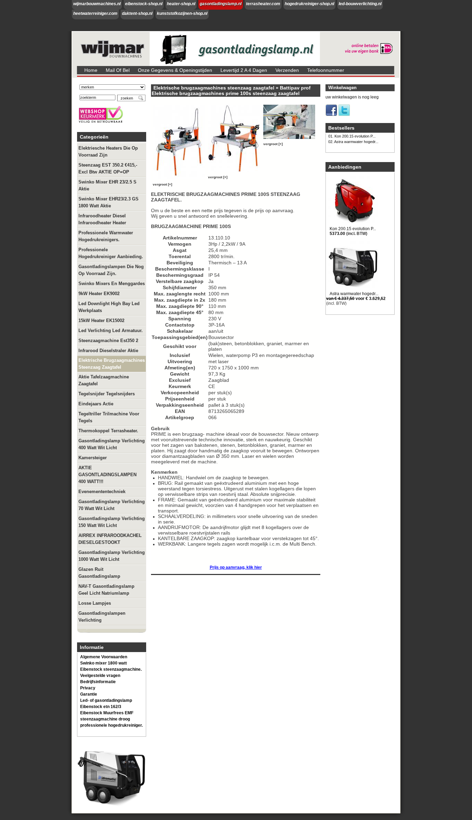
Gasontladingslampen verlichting (101, 617)
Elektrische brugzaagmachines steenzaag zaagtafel (111, 364)
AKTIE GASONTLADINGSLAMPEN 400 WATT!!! (107, 474)
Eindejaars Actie (95, 403)
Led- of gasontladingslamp (106, 700)
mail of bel (118, 70)
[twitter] (344, 114)
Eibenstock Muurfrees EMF (106, 712)
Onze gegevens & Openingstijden (175, 70)
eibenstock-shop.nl (143, 3)
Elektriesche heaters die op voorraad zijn (108, 151)
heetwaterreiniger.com (95, 13)
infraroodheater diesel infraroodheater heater (102, 219)
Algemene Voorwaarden (103, 656)
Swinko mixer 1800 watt (103, 663)
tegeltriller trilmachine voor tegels (108, 417)
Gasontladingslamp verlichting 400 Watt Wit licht (111, 444)
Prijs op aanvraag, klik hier (236, 567)
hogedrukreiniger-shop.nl (309, 3)
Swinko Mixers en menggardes (111, 283)
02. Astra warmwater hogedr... (353, 142)
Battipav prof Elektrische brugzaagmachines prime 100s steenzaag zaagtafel (231, 90)
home (90, 70)
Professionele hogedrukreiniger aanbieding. (110, 253)
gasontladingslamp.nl (221, 3)
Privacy (87, 688)
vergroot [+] (162, 184)
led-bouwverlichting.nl (360, 3)
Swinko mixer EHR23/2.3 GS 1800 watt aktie (108, 202)
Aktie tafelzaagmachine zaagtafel (103, 380)
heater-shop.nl (181, 3)
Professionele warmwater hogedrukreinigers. (105, 236)
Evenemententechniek (101, 491)
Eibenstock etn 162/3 (100, 706)
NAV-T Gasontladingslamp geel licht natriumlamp (106, 590)
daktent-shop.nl (137, 13)
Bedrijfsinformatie (98, 681)
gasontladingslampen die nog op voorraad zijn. (111, 270)
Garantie (88, 694)
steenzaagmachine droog (105, 719)
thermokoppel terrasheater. (108, 430)
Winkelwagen (342, 87)
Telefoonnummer (325, 70)
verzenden (287, 70)
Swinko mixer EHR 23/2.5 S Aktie (107, 185)
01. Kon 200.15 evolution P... (352, 136)
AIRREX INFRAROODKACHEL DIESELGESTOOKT (110, 539)
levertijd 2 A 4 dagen (243, 70)
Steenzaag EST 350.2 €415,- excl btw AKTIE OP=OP (107, 168)
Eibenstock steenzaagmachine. (111, 669)
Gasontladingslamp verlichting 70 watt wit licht (111, 505)
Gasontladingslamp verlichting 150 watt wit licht (111, 522)
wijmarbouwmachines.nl (97, 3)
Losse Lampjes (94, 603)
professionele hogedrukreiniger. (111, 725)
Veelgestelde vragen (100, 675)
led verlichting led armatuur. (110, 330)
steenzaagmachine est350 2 (108, 340)
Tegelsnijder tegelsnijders (106, 393)
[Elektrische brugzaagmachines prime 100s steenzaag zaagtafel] (180, 179)
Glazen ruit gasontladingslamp (99, 573)
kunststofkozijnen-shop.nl (182, 13)
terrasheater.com (263, 3)
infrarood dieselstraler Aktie (108, 350)
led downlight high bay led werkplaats (109, 307)
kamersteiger (92, 457)
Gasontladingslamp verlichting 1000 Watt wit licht (111, 556)
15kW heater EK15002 (101, 320)
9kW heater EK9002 (99, 293)
